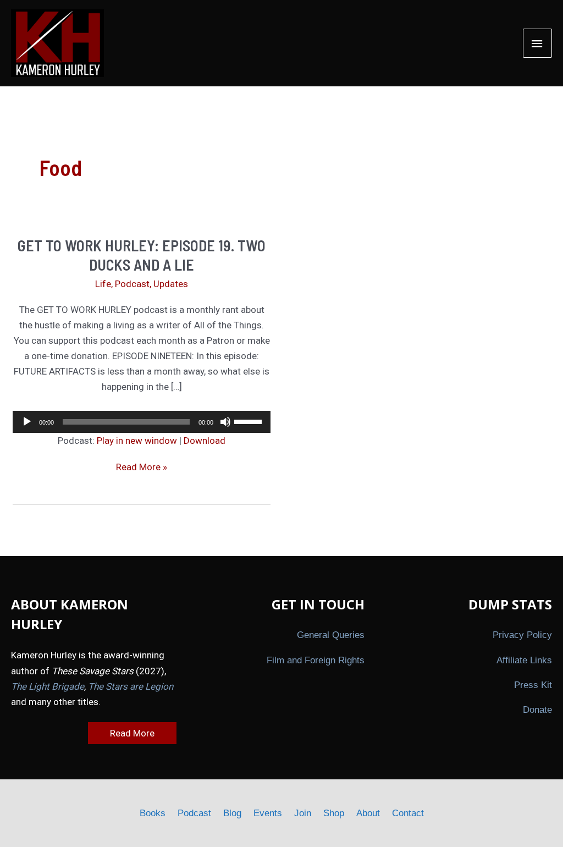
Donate (537, 710)
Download (204, 440)
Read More (132, 733)
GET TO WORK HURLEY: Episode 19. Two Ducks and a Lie (142, 254)
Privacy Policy (522, 635)
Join (302, 813)
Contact (408, 813)
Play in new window (137, 440)
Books (152, 813)
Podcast (132, 283)
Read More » (141, 468)
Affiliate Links (524, 660)
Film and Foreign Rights (316, 660)
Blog (232, 813)
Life (103, 283)
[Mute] (225, 421)
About (368, 813)
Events (267, 813)
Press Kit (533, 685)
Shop (333, 813)
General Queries (331, 635)
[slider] (249, 421)
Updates (170, 283)
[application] (142, 422)
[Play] (26, 421)
